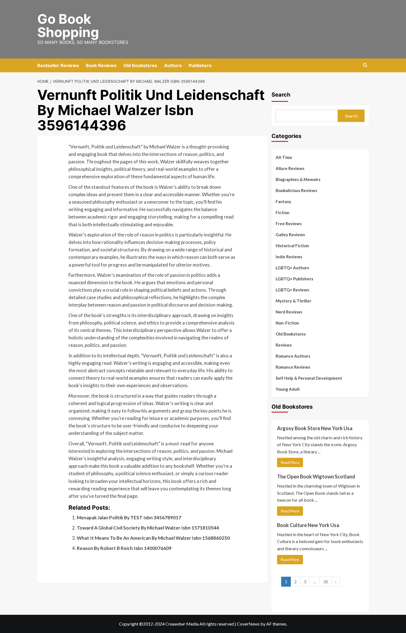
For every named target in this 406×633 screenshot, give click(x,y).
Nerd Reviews (289, 311)
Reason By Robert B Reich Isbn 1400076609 (124, 548)
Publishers (200, 65)
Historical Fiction (292, 245)
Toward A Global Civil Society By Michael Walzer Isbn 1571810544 (148, 528)
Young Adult (288, 389)
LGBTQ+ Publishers (294, 278)
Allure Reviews (290, 168)
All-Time (284, 157)
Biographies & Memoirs (298, 179)
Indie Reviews (289, 256)
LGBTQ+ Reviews (292, 289)
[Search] (365, 65)
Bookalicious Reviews (296, 190)
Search (280, 94)
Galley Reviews (290, 234)
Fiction (282, 212)
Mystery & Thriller (293, 300)
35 (325, 581)
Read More (290, 462)
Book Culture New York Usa (308, 525)
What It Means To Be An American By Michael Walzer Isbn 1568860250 (153, 538)
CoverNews (248, 623)
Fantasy (283, 201)
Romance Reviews (293, 367)
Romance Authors (293, 355)
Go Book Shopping (68, 25)
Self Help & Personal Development (309, 378)
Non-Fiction (287, 322)
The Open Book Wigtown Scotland (316, 477)
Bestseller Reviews (58, 65)
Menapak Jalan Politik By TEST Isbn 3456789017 (129, 517)
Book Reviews (101, 65)
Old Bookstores (140, 65)
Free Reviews (289, 223)
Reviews (284, 344)
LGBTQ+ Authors (292, 267)
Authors (173, 65)
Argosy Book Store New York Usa (314, 428)
